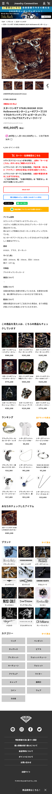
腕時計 (38, 682)
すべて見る (46, 542)
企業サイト (26, 772)
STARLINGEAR (10, 99)
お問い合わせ (26, 762)
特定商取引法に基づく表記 (26, 740)
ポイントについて (26, 757)
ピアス (38, 649)
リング (13, 641)
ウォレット (38, 665)
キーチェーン (13, 665)
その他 (13, 698)
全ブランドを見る (43, 417)
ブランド (10, 22)
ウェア (38, 690)
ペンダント (38, 641)
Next (47, 53)
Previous (5, 53)
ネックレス (13, 649)
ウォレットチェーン (38, 657)
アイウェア (13, 674)
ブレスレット (13, 657)
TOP (3, 22)
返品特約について (26, 751)
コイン (13, 690)
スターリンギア (21, 22)
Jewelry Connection (26, 3)
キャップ (13, 682)
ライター (38, 674)
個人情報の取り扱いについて (25, 745)
